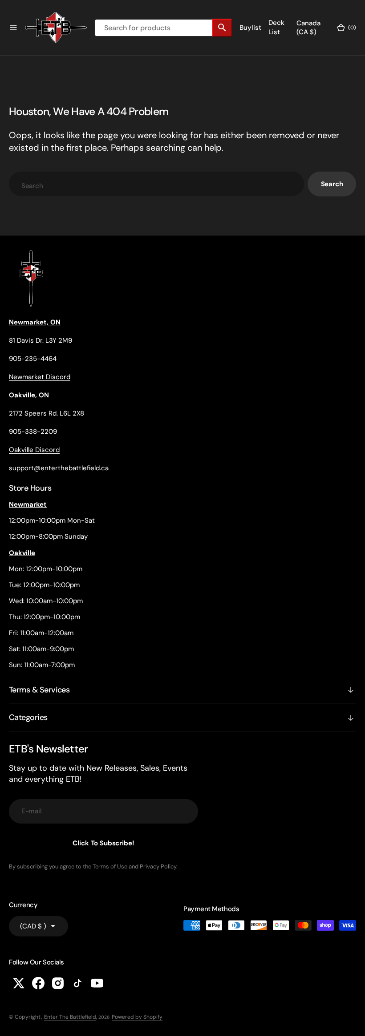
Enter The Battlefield (70, 1016)
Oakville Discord (34, 449)
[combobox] (156, 184)
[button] (13, 27)
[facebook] (38, 983)
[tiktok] (77, 983)
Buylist (250, 27)
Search (332, 184)
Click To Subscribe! (103, 843)
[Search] (222, 28)
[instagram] (58, 983)
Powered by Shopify (137, 1016)
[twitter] (18, 983)
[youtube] (97, 983)
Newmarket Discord (39, 376)
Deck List (276, 27)
